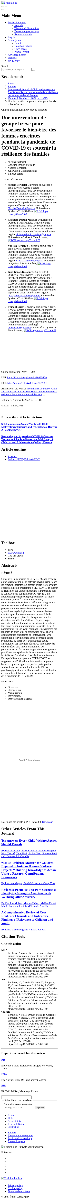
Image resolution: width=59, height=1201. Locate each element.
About (18, 40)
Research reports (23, 34)
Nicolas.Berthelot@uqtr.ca (21, 208)
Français (12, 57)
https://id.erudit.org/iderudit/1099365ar (27, 377)
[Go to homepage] (9, 2)
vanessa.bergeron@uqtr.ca (29, 260)
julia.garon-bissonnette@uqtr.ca (24, 295)
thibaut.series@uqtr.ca (19, 327)
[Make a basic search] (2, 6)
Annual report (21, 51)
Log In (11, 37)
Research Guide (16, 1124)
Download (47, 822)
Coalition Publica (23, 46)
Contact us (13, 1127)
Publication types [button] (17, 22)
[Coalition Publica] (11, 1178)
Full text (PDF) (16, 459)
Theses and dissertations (26, 28)
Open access (20, 49)
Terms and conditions (19, 1191)
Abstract (12, 456)
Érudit (17, 43)
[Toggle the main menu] (2, 9)
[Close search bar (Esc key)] (6, 6)
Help (10, 1118)
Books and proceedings (26, 31)
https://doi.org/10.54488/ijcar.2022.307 (27, 383)
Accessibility (14, 1121)
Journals (18, 25)
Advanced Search (17, 54)
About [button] (11, 40)
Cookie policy (15, 1188)
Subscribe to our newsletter (18, 1104)
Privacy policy (15, 1185)
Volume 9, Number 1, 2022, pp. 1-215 (28, 98)
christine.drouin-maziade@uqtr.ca (33, 234)
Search (4, 66)
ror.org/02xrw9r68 (30, 240)
